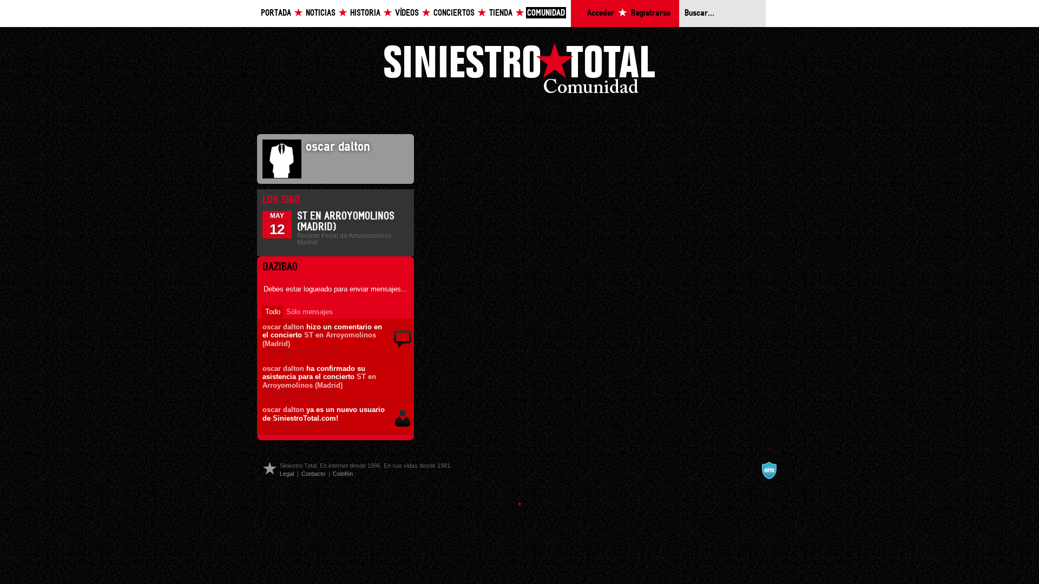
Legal (287, 473)
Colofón (343, 473)
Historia (365, 13)
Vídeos (407, 13)
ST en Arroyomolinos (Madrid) (319, 381)
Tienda (500, 13)
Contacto (313, 473)
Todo (272, 312)
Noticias (321, 13)
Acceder (600, 13)
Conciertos (454, 13)
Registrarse (650, 13)
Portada (276, 13)
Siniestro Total (519, 71)
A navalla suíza (769, 470)
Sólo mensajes (309, 312)
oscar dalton (283, 327)
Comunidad (546, 13)
